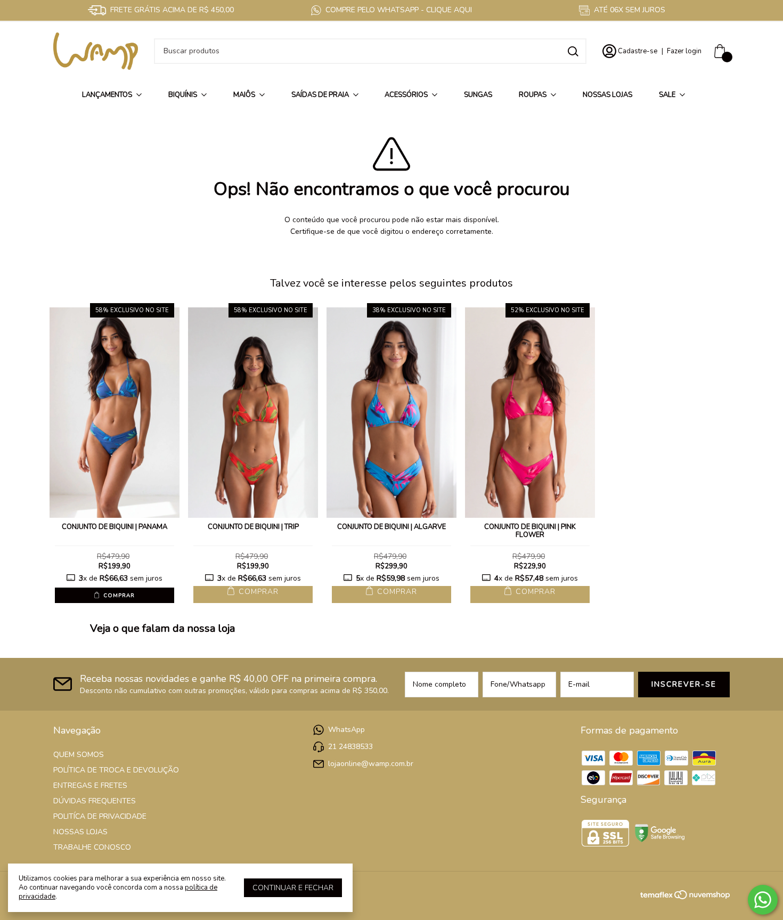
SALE (667, 95)
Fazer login (684, 51)
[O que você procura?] (573, 51)
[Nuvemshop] (702, 897)
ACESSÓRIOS (406, 95)
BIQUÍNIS (182, 95)
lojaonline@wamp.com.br (370, 764)
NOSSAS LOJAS (607, 95)
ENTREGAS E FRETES (90, 785)
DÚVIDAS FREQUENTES (94, 801)
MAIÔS (244, 95)
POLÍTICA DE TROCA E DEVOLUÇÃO (116, 770)
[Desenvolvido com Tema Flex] (657, 894)
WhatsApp (346, 729)
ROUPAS (533, 95)
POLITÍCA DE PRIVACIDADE (99, 816)
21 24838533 (350, 747)
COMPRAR (118, 595)
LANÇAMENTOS (107, 95)
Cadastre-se (637, 51)
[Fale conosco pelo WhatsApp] (763, 900)
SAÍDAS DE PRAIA (320, 95)
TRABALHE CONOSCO (92, 847)
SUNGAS (478, 95)
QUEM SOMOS (78, 755)
